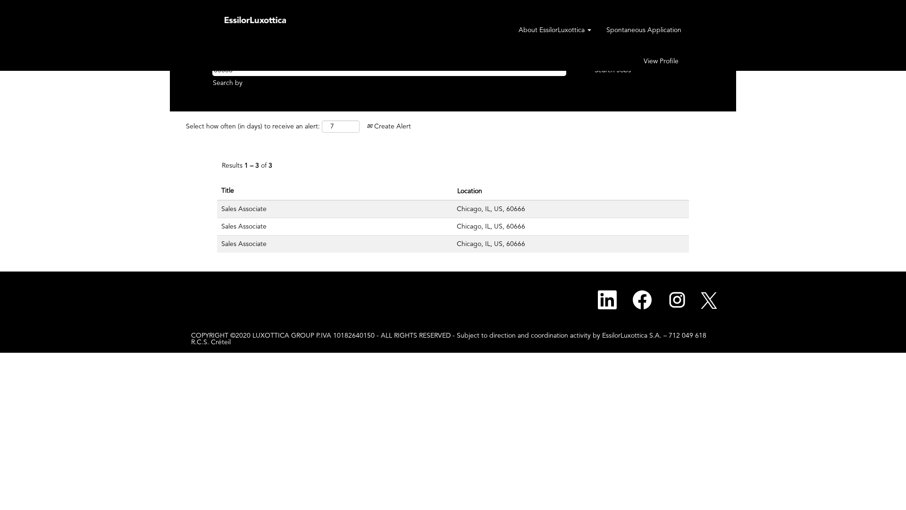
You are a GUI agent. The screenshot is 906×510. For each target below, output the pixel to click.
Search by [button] (228, 83)
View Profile (661, 61)
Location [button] (469, 191)
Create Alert (391, 126)
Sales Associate (244, 209)
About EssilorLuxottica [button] (553, 30)
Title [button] (227, 190)
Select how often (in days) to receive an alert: (253, 126)
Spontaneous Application (643, 30)
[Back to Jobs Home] (255, 19)
